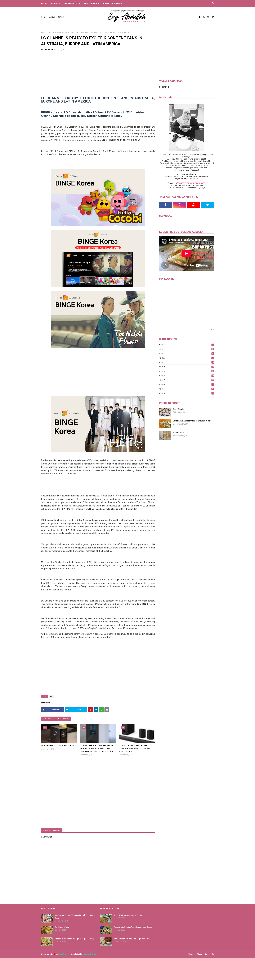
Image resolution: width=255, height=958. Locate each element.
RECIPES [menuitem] (54, 3)
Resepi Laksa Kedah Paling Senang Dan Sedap (75, 939)
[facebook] (199, 16)
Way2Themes (64, 954)
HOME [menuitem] (44, 3)
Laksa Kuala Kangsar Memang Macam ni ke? (192, 421)
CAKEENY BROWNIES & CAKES (191, 183)
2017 (187, 380)
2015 (187, 389)
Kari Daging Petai (62, 927)
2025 (186, 345)
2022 (187, 358)
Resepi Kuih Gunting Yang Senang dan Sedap (133, 927)
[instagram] (208, 16)
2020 (187, 367)
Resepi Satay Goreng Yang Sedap (128, 915)
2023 (187, 353)
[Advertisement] (98, 75)
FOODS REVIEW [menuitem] (91, 3)
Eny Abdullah (47, 49)
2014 (187, 393)
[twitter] (212, 16)
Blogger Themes (89, 954)
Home (43, 17)
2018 (187, 375)
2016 (187, 384)
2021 (187, 362)
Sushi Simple (178, 409)
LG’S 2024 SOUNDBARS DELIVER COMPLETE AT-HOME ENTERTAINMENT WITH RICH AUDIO (135, 748)
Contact (61, 17)
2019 (187, 371)
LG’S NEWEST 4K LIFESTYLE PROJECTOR (58, 745)
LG (49, 33)
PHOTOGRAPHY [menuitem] (71, 3)
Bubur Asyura (178, 432)
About (52, 17)
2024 (186, 349)
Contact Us (209, 954)
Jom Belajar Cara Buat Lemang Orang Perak (132, 939)
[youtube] (203, 16)
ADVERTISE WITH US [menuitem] (112, 3)
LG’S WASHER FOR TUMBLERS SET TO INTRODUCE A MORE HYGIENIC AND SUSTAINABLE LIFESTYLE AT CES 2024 (96, 748)
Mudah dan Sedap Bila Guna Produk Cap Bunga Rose (75, 916)
